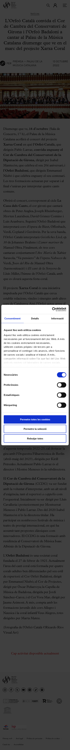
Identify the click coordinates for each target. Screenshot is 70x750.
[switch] (61, 384)
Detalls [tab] (35, 318)
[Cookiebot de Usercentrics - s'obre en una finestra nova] (52, 309)
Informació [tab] (57, 318)
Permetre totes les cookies (35, 419)
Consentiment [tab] (12, 318)
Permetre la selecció (35, 429)
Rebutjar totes (35, 438)
